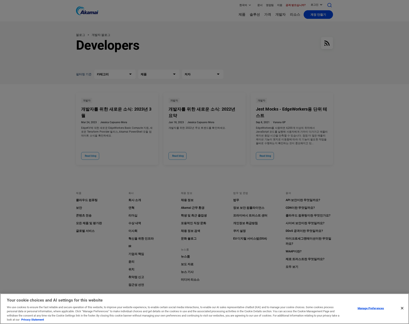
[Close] (402, 308)
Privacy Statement (32, 319)
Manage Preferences (371, 308)
